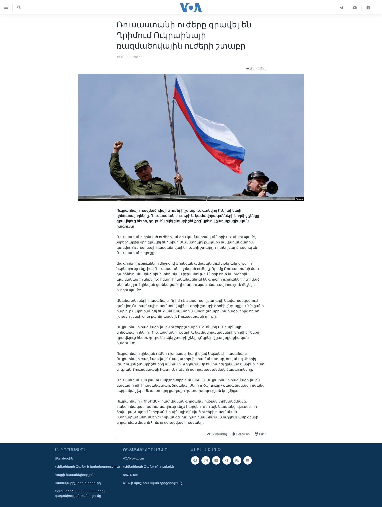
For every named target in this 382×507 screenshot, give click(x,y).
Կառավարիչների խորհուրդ (78, 483)
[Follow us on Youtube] (216, 460)
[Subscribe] (247, 460)
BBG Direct (130, 475)
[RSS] (237, 460)
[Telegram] (341, 7)
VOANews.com (133, 458)
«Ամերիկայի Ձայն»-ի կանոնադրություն (87, 466)
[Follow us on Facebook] (195, 460)
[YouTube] (355, 7)
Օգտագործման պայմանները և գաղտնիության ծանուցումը (81, 493)
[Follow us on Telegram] (226, 460)
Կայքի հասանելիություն (75, 475)
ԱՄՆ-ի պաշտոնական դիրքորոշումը (153, 483)
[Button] (255, 68)
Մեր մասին (64, 458)
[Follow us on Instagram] (205, 460)
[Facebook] (368, 7)
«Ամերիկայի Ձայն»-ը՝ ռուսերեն (148, 466)
